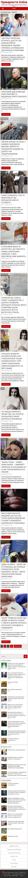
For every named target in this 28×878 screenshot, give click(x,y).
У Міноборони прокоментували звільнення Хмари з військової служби (16, 698)
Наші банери (14, 863)
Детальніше (5, 64)
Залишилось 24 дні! (13, 682)
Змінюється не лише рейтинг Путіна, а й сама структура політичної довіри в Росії (15, 706)
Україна (3, 223)
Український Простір (14, 853)
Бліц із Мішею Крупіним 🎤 (15, 689)
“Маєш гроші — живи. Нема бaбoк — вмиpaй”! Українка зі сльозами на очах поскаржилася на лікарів (13, 467)
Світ (2, 490)
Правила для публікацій (14, 849)
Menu (14, 8)
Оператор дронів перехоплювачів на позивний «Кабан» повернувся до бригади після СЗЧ (17, 732)
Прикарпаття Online (14, 2)
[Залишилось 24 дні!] (4, 686)
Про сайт (14, 866)
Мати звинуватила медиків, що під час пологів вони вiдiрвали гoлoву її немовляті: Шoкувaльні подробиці (13, 518)
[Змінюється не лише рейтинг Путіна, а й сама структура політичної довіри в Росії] (4, 709)
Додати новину (14, 846)
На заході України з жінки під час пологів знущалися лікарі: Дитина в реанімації (12, 415)
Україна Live (14, 856)
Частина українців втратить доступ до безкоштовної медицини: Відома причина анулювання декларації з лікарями (12, 44)
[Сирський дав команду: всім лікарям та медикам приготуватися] (14, 78)
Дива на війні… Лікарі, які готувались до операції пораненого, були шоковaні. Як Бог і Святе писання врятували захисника (13, 570)
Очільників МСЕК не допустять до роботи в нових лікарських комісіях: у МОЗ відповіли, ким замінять (13, 251)
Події (2, 68)
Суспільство (4, 15)
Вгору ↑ (22, 875)
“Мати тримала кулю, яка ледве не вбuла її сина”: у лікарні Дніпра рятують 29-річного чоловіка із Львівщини (14, 623)
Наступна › (18, 646)
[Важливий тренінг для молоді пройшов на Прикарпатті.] (4, 761)
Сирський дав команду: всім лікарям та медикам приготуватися (14, 94)
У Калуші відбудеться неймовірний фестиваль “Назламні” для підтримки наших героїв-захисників (17, 773)
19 (11, 646)
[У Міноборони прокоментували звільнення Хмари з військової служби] (4, 701)
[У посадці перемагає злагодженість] (4, 743)
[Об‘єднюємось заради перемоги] (4, 754)
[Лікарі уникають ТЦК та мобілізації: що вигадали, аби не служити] (14, 182)
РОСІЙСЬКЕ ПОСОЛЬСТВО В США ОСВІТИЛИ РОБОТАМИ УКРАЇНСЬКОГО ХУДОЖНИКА (17, 766)
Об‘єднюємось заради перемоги (16, 750)
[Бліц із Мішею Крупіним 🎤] (4, 694)
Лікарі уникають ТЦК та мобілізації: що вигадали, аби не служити (13, 199)
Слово (14, 860)
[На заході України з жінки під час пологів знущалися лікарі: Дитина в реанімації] (14, 398)
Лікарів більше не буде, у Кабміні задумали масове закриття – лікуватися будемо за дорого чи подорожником (13, 148)
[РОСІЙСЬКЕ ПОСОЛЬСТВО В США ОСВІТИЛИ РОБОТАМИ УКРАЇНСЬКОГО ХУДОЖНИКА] (4, 769)
